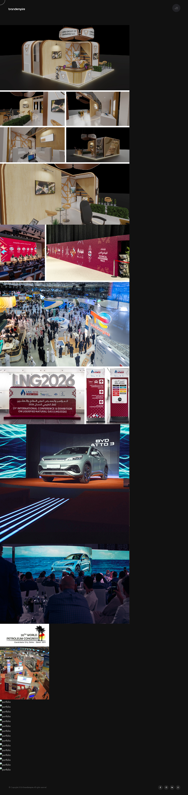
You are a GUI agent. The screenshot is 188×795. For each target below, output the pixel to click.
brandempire (28, 787)
